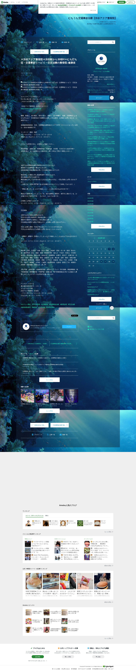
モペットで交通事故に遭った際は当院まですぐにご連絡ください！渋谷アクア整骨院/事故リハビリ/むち (101, 132)
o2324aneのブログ (93, 294)
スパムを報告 (56, 669)
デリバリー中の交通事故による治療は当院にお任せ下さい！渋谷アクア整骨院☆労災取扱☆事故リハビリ (101, 156)
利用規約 (75, 669)
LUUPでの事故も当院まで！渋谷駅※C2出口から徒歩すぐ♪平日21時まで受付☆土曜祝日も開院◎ (100, 150)
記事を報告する (74, 318)
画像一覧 (54, 42)
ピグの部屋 (106, 71)
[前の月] (94, 238)
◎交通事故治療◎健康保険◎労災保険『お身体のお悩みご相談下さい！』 (61, 51)
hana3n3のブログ (92, 287)
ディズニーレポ (88, 539)
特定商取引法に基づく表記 (100, 669)
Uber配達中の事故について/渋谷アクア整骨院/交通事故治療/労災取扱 (101, 115)
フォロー (69, 326)
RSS (91, 326)
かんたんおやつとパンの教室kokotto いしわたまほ (100, 283)
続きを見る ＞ (111, 84)
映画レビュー (28, 539)
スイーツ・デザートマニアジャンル (34, 515)
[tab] (34, 515)
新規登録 (121, 2)
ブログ (27, 75)
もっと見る (49, 380)
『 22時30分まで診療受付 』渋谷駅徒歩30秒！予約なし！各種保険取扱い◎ (41, 51)
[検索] (113, 42)
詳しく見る (68, 656)
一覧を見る (101, 169)
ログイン (130, 2)
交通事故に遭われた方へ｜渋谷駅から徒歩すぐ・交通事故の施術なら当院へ (100, 110)
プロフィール (97, 71)
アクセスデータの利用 (85, 669)
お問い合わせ (66, 669)
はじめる (37, 656)
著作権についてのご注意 (97, 329)
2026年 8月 (101, 238)
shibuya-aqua (101, 68)
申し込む (98, 656)
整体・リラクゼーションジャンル (97, 92)
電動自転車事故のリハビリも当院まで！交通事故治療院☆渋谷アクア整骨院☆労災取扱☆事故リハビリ (101, 143)
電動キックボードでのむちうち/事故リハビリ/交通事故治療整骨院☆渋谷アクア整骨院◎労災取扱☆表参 (101, 163)
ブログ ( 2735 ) (91, 181)
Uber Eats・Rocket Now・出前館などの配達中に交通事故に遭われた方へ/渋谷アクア (101, 126)
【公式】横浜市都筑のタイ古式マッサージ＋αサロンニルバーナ (100, 278)
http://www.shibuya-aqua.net (31, 108)
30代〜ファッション (60, 539)
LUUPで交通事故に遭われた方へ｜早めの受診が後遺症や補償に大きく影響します (100, 138)
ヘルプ (111, 669)
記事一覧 (41, 42)
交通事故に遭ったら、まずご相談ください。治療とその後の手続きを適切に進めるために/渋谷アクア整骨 (101, 120)
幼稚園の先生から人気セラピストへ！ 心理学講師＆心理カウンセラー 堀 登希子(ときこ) (101, 291)
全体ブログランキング (93, 90)
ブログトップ (27, 42)
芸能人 (47, 515)
